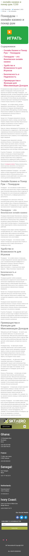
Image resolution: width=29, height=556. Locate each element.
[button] (6, 426)
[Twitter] (21, 517)
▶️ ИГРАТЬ (14, 35)
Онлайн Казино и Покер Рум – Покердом (15, 51)
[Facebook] (17, 517)
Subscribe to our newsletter (11, 521)
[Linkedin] (26, 517)
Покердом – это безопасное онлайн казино (13, 59)
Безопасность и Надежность (11, 75)
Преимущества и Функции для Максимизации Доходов (16, 83)
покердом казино (10, 164)
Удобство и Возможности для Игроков (13, 68)
